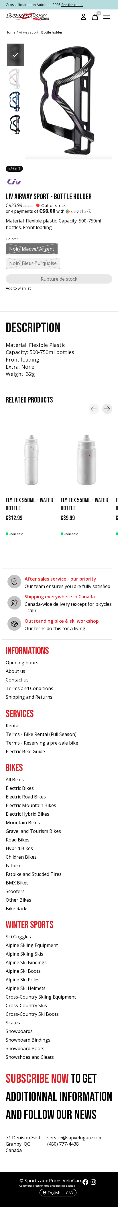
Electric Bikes (20, 788)
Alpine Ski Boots (23, 971)
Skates (13, 1022)
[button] (59, 211)
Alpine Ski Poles (23, 979)
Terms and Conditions (29, 688)
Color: (12, 238)
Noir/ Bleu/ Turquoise (33, 263)
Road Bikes (18, 840)
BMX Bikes (17, 883)
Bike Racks (17, 908)
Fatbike (13, 865)
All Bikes (15, 779)
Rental (12, 725)
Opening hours (22, 662)
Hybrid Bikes (19, 848)
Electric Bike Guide (25, 751)
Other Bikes (18, 900)
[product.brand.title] (59, 182)
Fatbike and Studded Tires (34, 874)
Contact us (17, 680)
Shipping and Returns (29, 697)
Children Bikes (21, 857)
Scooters (15, 891)
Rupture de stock (59, 279)
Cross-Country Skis (26, 1005)
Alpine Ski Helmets (26, 988)
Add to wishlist (18, 288)
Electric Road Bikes (26, 797)
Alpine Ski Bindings (26, 962)
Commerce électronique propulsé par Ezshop (47, 1186)
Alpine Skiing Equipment (32, 945)
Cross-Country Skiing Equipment (41, 997)
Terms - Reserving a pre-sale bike (42, 743)
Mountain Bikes (23, 822)
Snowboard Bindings (28, 1040)
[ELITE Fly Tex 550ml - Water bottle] (86, 459)
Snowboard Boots (25, 1048)
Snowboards (19, 1031)
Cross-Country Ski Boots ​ (33, 1014)
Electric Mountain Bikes (31, 805)
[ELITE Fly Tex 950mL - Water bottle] (31, 459)
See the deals (72, 4)
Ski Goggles (18, 936)
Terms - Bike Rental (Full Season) (41, 734)
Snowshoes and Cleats (30, 1057)
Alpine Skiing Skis (24, 954)
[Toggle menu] (106, 17)
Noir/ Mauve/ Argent (31, 249)
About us (15, 671)
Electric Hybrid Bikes (27, 814)
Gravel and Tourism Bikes (33, 831)
